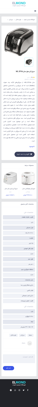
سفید (10, 192)
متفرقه (30, 335)
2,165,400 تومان (10, 195)
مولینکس (28, 192)
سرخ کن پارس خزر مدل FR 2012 (9, 189)
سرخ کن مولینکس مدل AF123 (27, 189)
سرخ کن (22, 335)
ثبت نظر (8, 368)
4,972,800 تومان (27, 195)
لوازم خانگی (13, 335)
